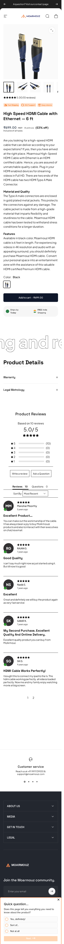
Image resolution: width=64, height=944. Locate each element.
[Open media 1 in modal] (51, 30)
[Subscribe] (51, 891)
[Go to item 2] (22, 87)
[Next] (56, 4)
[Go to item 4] (48, 87)
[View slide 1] (25, 782)
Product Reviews (30, 414)
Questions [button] (37, 486)
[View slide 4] (37, 782)
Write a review (19, 473)
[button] (31, 443)
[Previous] (5, 4)
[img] (30, 502)
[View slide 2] (29, 782)
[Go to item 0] (8, 87)
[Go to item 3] (35, 87)
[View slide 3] (33, 782)
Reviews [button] (17, 486)
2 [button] (33, 697)
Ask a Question (41, 473)
